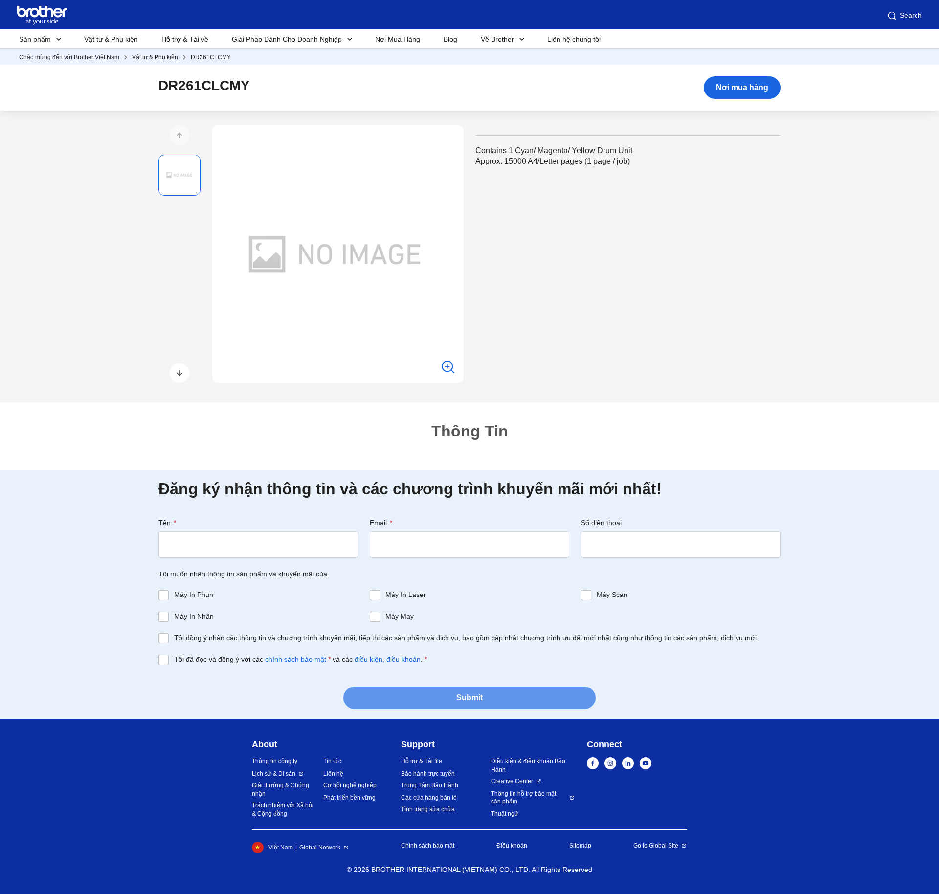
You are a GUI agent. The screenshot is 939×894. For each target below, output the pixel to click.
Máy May (399, 616)
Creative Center (512, 781)
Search (911, 15)
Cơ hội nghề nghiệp (350, 785)
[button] (179, 135)
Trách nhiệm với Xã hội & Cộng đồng (282, 809)
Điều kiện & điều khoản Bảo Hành (528, 765)
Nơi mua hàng (742, 87)
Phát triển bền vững (349, 797)
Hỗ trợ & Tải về (184, 39)
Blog (450, 39)
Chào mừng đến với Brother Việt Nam (69, 57)
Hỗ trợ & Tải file (421, 761)
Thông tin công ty (274, 761)
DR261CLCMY (211, 57)
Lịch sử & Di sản (273, 773)
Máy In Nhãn (194, 616)
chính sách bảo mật (295, 659)
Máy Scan (612, 594)
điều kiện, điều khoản (388, 659)
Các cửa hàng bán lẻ (429, 797)
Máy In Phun (193, 594)
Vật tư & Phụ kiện (111, 39)
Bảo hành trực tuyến (428, 773)
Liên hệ (333, 773)
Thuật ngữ (504, 813)
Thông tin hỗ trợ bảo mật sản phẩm (523, 797)
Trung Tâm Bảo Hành (429, 785)
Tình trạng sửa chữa (428, 809)
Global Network (319, 847)
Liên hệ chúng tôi (574, 39)
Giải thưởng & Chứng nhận (280, 789)
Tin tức (332, 761)
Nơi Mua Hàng (397, 39)
